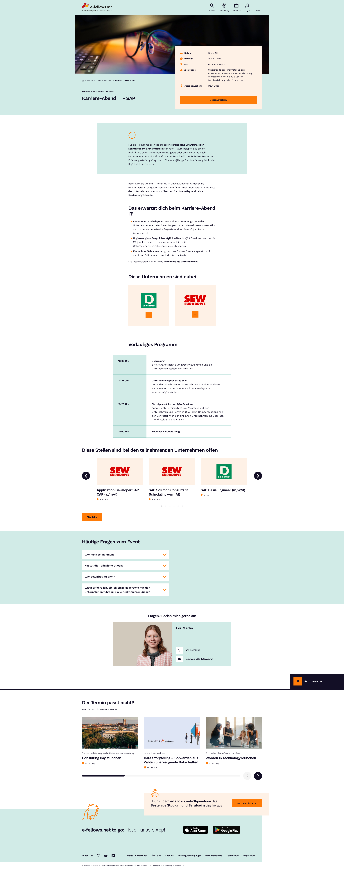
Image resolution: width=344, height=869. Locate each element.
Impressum (249, 856)
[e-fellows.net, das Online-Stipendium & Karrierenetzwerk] (97, 7)
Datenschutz (232, 856)
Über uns (156, 856)
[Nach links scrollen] (247, 776)
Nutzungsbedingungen (189, 856)
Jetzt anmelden (218, 100)
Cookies (169, 856)
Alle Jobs (92, 517)
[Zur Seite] (149, 315)
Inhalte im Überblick (136, 856)
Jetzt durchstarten (247, 803)
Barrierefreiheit (213, 856)
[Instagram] (99, 856)
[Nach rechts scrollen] (258, 776)
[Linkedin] (113, 856)
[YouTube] (106, 856)
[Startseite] (83, 81)
